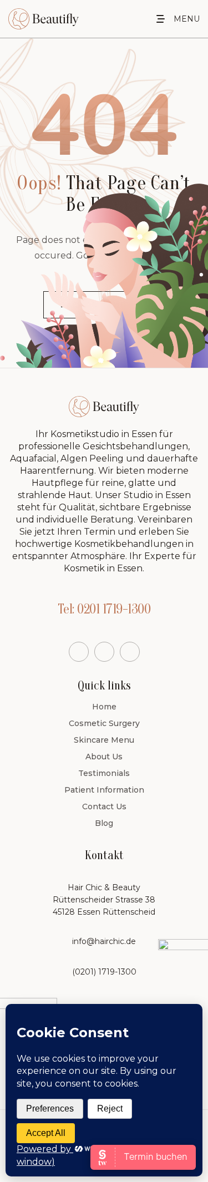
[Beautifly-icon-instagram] (130, 652)
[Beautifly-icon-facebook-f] (79, 652)
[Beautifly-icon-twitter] (104, 652)
